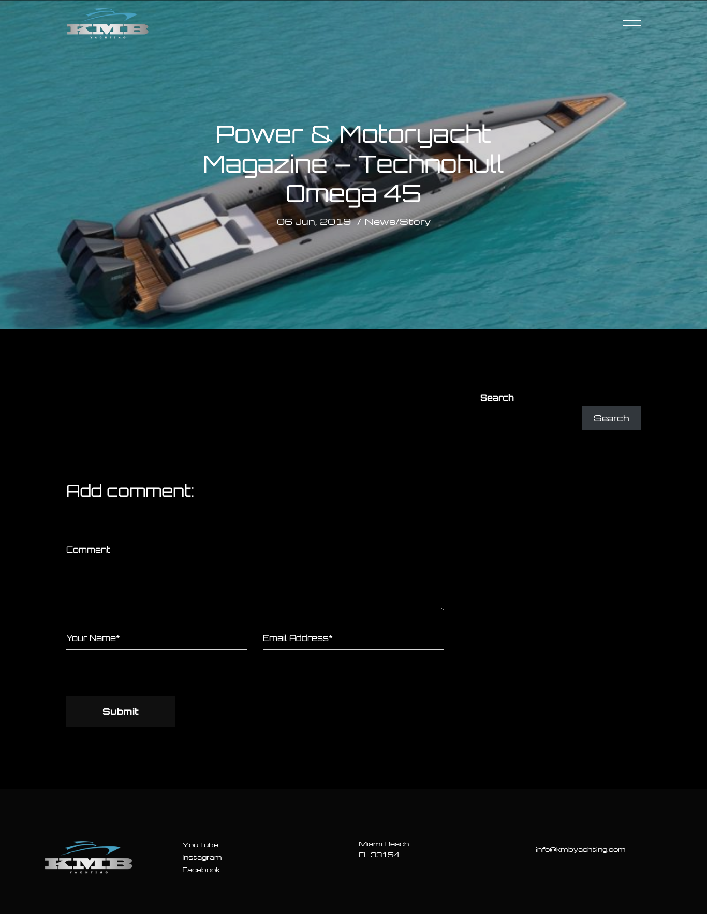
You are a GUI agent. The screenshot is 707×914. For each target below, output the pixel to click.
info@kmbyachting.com (581, 849)
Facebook (201, 869)
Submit (120, 711)
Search (497, 397)
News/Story (397, 221)
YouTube (200, 844)
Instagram (202, 856)
